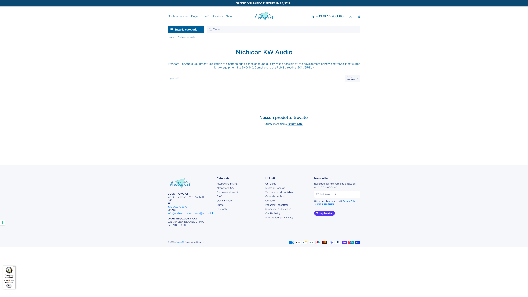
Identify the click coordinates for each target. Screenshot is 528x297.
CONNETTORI (225, 200)
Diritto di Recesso (275, 187)
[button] (359, 16)
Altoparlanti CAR (226, 187)
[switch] (9, 286)
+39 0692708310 (330, 16)
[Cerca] (209, 29)
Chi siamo (270, 183)
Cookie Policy (272, 213)
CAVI (219, 196)
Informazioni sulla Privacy (279, 217)
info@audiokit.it (176, 213)
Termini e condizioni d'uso (279, 192)
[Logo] (264, 16)
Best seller (351, 79)
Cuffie (220, 204)
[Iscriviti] (356, 194)
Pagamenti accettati (276, 204)
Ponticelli (222, 209)
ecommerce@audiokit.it (200, 213)
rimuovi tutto (295, 123)
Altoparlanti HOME (227, 183)
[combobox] (283, 29)
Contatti (270, 200)
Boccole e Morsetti (227, 192)
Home (171, 37)
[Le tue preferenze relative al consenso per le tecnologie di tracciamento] (2, 222)
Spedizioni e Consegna (278, 209)
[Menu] (14, 267)
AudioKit (180, 242)
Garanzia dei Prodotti (277, 196)
